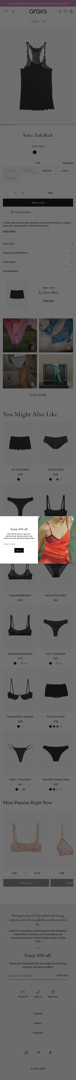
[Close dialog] (73, 519)
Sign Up (19, 550)
